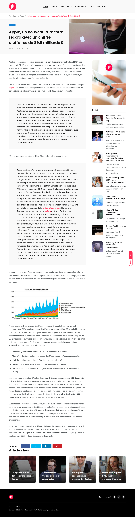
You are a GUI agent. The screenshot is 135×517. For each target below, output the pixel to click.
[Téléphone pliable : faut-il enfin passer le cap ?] (97, 120)
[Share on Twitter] (36, 446)
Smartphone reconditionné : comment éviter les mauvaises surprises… (115, 157)
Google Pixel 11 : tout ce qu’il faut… (116, 227)
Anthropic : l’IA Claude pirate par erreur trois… (115, 134)
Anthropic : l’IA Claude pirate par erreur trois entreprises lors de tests (51, 479)
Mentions (19, 507)
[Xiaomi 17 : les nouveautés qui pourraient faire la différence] (97, 214)
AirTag (48, 211)
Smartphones (80, 6)
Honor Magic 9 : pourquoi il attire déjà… (116, 197)
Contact (11, 507)
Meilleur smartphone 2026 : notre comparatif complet (115, 180)
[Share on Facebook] (25, 446)
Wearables (101, 6)
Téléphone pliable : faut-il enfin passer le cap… (115, 118)
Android (54, 6)
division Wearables (51, 208)
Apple (45, 6)
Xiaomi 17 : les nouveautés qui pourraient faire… (113, 212)
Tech (92, 6)
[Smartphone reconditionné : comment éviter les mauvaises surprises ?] (97, 157)
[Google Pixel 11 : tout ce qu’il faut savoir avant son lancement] (97, 230)
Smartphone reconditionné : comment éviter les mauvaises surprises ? (82, 479)
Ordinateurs (66, 6)
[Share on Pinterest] (57, 446)
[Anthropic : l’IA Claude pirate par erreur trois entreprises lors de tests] (97, 136)
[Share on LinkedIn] (46, 446)
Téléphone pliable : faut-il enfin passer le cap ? (21, 475)
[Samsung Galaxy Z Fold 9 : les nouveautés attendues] (97, 246)
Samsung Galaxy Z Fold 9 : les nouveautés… (114, 244)
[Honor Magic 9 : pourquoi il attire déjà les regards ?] (97, 200)
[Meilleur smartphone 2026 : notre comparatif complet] (97, 182)
